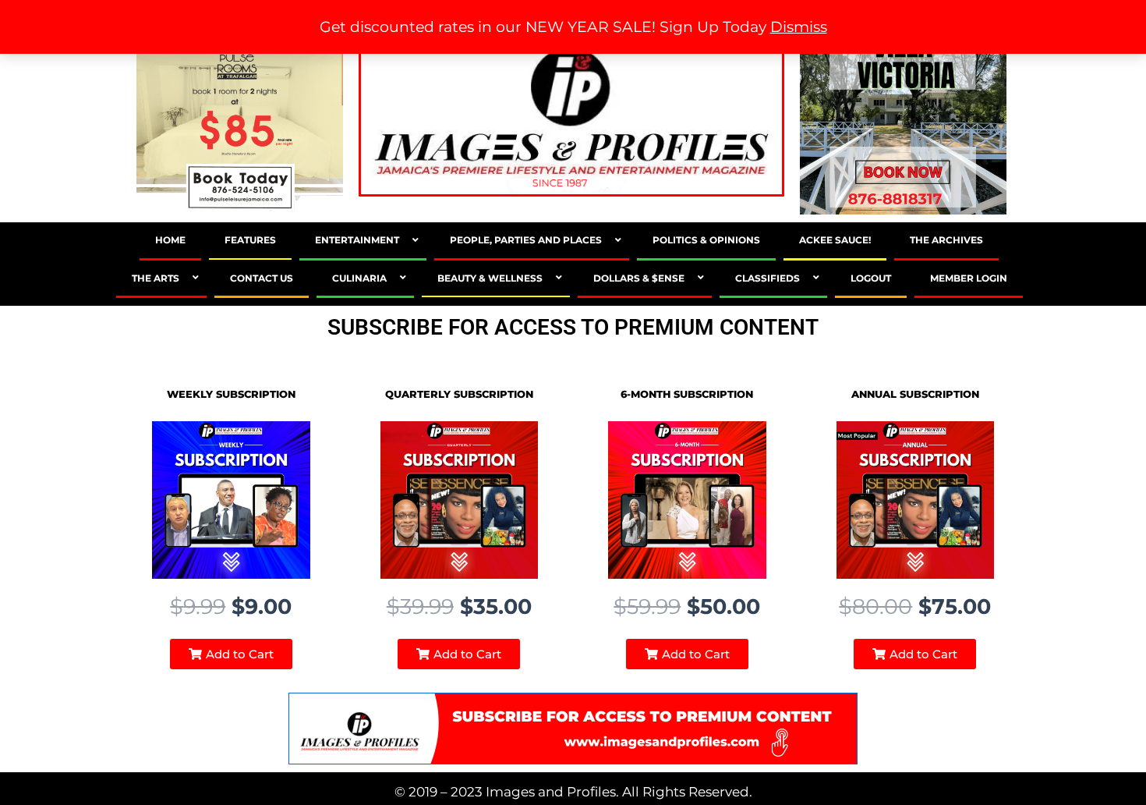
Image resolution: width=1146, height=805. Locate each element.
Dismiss (798, 27)
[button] (231, 654)
